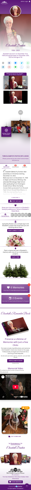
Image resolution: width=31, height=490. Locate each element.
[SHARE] (21, 67)
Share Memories (16, 482)
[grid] (15, 136)
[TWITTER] (21, 63)
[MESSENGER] (15, 63)
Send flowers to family (15, 231)
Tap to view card (16, 437)
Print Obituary (16, 201)
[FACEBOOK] (9, 63)
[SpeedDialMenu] (26, 485)
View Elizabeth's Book (15, 361)
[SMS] (15, 67)
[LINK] (28, 67)
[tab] (6, 166)
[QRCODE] (3, 63)
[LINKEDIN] (3, 67)
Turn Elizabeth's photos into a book (15, 156)
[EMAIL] (9, 67)
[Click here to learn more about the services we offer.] (15, 472)
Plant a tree (15, 258)
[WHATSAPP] (28, 63)
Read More (15, 198)
